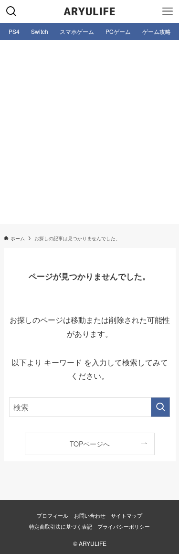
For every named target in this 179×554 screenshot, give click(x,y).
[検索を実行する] (160, 407)
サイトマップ (126, 515)
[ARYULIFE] (90, 11)
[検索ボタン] (11, 11)
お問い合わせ (89, 515)
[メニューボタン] (167, 11)
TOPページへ (90, 443)
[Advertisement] (89, 134)
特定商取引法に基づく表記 (60, 526)
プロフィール (52, 515)
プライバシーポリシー (123, 526)
